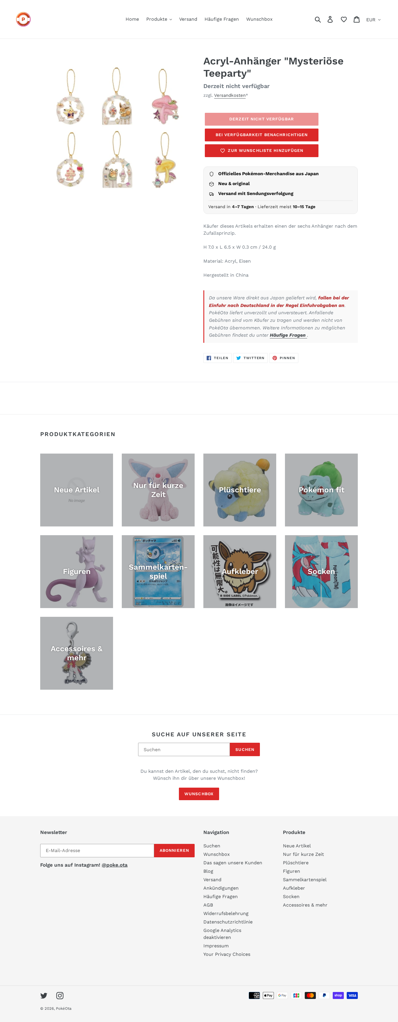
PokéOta (63, 1008)
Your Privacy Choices (226, 954)
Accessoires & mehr (305, 905)
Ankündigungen (221, 888)
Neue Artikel (297, 846)
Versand (212, 879)
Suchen (244, 749)
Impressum (216, 946)
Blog (208, 871)
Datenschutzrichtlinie (228, 922)
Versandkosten (230, 95)
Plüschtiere (296, 862)
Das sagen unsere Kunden (232, 862)
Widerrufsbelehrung (226, 913)
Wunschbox (199, 793)
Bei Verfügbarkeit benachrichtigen (262, 134)
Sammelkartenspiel (305, 879)
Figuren (291, 871)
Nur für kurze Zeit (303, 854)
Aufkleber (294, 888)
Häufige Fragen (288, 335)
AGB (208, 905)
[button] (343, 19)
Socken (291, 896)
